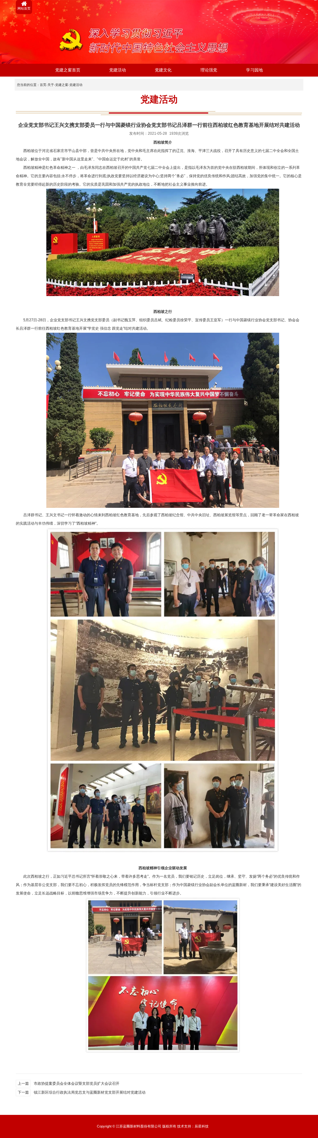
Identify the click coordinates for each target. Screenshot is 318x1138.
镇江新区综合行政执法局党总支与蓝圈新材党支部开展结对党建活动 (89, 1092)
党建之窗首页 (67, 70)
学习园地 (254, 70)
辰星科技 (202, 1126)
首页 (43, 85)
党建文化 (163, 70)
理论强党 (208, 70)
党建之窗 (61, 85)
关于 (50, 85)
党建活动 (117, 70)
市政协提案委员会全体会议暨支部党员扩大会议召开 (76, 1083)
